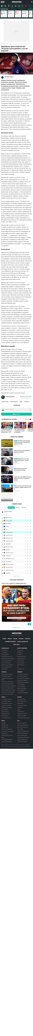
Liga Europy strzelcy (6, 701)
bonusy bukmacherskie (7, 741)
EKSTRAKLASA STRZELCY (6, 705)
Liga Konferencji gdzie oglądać (8, 690)
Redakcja (10, 638)
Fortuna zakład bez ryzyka (23, 737)
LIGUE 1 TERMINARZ (21, 690)
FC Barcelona (20, 650)
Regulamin (21, 638)
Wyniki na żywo (4, 9)
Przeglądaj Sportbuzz (16, 627)
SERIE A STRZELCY (5, 711)
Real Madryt (20, 652)
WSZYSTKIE (30, 9)
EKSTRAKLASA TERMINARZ (22, 680)
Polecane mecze (20, 711)
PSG (18, 667)
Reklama (15, 638)
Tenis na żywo (20, 703)
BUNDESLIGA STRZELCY (6, 713)
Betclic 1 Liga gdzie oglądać (8, 688)
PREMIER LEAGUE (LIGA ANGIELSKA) (8, 658)
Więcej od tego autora (25, 397)
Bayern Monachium (21, 658)
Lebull (3, 737)
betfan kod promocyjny (22, 733)
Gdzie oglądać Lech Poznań (7, 694)
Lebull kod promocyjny (22, 739)
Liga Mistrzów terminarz (22, 674)
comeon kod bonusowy (22, 741)
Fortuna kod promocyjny (22, 725)
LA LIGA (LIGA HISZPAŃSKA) (7, 660)
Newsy (7, 44)
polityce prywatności (28, 746)
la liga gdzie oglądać (6, 676)
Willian (21, 401)
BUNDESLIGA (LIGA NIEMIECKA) (7, 665)
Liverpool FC (20, 654)
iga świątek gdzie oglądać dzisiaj (7, 679)
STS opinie (4, 723)
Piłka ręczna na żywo (22, 701)
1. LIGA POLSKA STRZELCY (6, 718)
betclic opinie (20, 729)
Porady (18, 709)
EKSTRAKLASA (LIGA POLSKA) (7, 656)
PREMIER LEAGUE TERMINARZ (22, 682)
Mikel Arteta (27, 401)
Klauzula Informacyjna (22, 641)
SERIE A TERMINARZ (21, 686)
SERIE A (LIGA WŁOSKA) (6, 663)
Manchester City (20, 665)
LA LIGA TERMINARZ (21, 684)
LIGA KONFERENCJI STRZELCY (7, 703)
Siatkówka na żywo (21, 699)
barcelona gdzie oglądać (7, 674)
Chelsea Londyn (20, 663)
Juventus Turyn (20, 669)
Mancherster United (21, 656)
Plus (11, 44)
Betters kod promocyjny (7, 739)
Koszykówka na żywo (22, 705)
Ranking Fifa (20, 707)
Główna (2, 44)
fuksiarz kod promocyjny (7, 735)
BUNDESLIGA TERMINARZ (22, 688)
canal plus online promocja (8, 684)
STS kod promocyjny (21, 723)
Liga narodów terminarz (22, 692)
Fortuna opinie (5, 725)
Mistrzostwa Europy (21, 715)
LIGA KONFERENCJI (5, 654)
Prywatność (27, 638)
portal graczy (16, 644)
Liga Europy (4, 652)
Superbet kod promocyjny (23, 731)
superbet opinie (5, 727)
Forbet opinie (4, 733)
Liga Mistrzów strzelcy (7, 699)
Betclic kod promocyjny (22, 727)
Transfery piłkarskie (21, 713)
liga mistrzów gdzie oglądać (23, 718)
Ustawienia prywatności (10, 641)
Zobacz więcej (16, 576)
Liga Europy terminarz (22, 676)
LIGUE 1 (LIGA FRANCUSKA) (7, 667)
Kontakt (4, 638)
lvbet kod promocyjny (22, 735)
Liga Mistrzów (5, 650)
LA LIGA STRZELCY (5, 709)
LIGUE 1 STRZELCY (5, 715)
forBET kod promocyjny (7, 729)
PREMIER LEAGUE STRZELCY (7, 707)
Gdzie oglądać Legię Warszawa (8, 692)
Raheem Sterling (14, 401)
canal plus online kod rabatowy (9, 686)
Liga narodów (5, 669)
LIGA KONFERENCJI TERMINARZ (23, 678)
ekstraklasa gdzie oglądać (7, 681)
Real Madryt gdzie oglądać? (8, 731)
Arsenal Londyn (5, 401)
